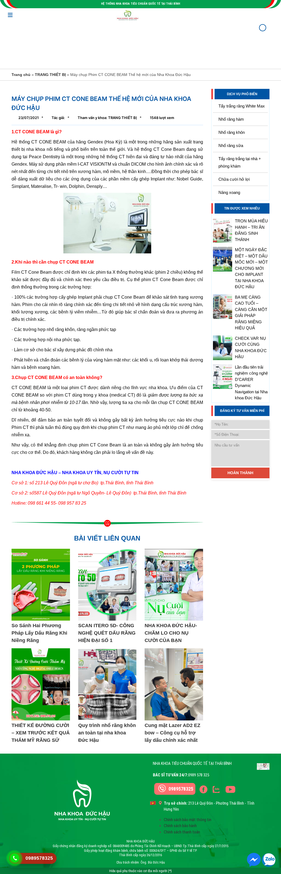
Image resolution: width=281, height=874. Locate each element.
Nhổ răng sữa (230, 145)
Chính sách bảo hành (180, 825)
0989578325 (180, 789)
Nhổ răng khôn (231, 132)
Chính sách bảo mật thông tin (187, 819)
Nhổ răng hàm (231, 119)
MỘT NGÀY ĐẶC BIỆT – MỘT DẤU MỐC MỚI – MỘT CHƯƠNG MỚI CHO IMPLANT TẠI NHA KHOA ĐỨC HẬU (251, 268)
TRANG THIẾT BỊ (50, 74)
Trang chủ (21, 74)
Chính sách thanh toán (182, 832)
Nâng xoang (229, 192)
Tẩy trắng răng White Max (241, 106)
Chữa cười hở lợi (234, 179)
